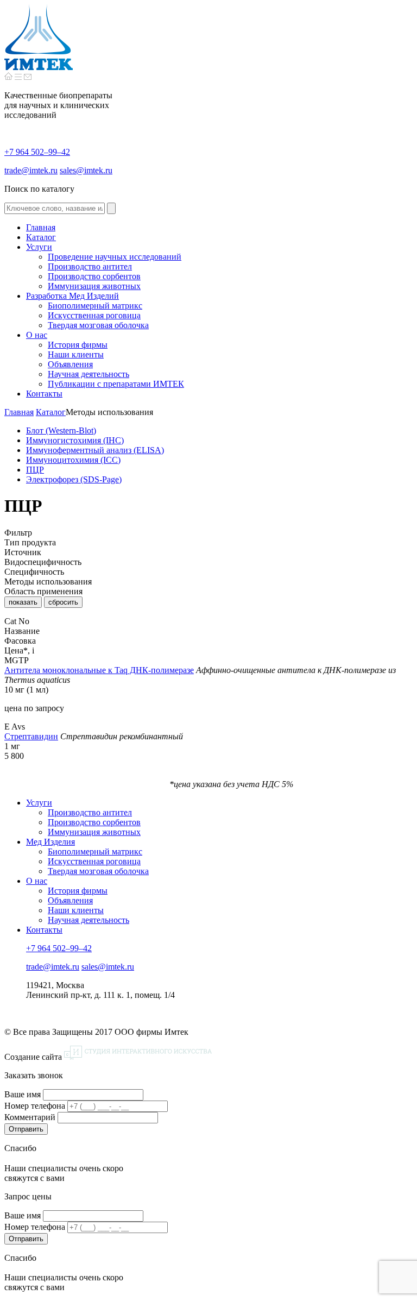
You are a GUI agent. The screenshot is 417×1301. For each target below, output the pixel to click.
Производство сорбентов (94, 822)
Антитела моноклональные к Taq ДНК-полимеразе (99, 670)
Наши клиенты (76, 910)
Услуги (39, 802)
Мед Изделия (50, 841)
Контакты (44, 929)
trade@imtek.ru (31, 170)
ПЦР (35, 469)
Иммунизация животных (94, 832)
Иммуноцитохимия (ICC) (73, 459)
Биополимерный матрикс (95, 851)
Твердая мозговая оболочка (98, 871)
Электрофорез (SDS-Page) (74, 479)
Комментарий (29, 1117)
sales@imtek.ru (86, 170)
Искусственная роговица (94, 861)
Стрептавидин (31, 736)
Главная (19, 412)
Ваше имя (22, 1094)
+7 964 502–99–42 (37, 151)
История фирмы (78, 890)
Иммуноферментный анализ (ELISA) (95, 450)
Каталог (51, 412)
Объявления (70, 900)
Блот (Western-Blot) (61, 430)
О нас (36, 880)
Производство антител (90, 812)
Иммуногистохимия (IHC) (75, 440)
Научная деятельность (88, 920)
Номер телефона (34, 1105)
